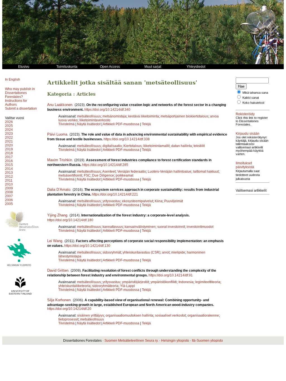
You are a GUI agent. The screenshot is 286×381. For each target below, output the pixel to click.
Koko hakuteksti (253, 102)
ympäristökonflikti (164, 282)
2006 (9, 200)
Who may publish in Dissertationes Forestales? (20, 93)
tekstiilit (199, 146)
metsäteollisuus (89, 116)
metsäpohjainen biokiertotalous (184, 116)
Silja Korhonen (59, 300)
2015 (9, 165)
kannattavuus (113, 227)
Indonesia (186, 282)
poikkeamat (124, 175)
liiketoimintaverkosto (94, 120)
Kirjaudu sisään (247, 134)
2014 (9, 169)
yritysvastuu (111, 201)
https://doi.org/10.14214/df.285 (105, 165)
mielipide (178, 252)
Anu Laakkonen (59, 105)
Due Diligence (103, 175)
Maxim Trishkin (59, 160)
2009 (9, 188)
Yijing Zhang (57, 215)
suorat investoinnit (171, 227)
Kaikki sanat (250, 97)
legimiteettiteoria (207, 282)
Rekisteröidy (245, 114)
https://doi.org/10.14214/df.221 (115, 194)
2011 (9, 180)
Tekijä (146, 124)
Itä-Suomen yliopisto (207, 341)
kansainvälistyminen (140, 227)
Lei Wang (54, 241)
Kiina (159, 201)
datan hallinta (181, 146)
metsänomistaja (115, 116)
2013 (9, 173)
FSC (87, 175)
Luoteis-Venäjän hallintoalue (169, 171)
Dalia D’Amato (58, 189)
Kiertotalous (132, 146)
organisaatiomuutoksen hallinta (129, 315)
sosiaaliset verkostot (170, 315)
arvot (166, 252)
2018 (9, 153)
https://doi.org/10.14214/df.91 (171, 275)
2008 (9, 192)
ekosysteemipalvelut (137, 201)
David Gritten (57, 270)
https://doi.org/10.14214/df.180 (70, 220)
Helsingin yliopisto (175, 341)
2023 (9, 134)
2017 (9, 157)
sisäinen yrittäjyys (90, 315)
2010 (9, 184)
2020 (9, 145)
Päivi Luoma (57, 134)
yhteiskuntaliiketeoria (74, 286)
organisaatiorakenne (203, 315)
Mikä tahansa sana (255, 92)
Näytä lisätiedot (89, 124)
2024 (9, 130)
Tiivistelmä (66, 124)
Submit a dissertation (21, 108)
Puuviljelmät (173, 201)
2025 (9, 126)
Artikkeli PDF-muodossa (121, 124)
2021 (9, 141)
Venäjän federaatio (131, 171)
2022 (9, 137)
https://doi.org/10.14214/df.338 (127, 139)
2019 (9, 149)
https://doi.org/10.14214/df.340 (107, 110)
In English (12, 79)
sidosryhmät (112, 252)
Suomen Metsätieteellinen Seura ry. (131, 341)
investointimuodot (200, 227)
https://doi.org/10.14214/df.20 (69, 309)
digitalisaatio (112, 146)
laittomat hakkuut (206, 171)
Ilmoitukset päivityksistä (245, 165)
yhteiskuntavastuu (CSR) (141, 252)
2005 (9, 204)
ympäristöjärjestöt (135, 282)
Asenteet (109, 171)
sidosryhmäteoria (105, 286)
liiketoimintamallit (156, 146)
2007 (9, 196)
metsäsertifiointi (70, 175)
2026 (9, 122)
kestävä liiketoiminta (143, 116)
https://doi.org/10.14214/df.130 (87, 246)
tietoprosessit (68, 319)
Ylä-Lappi (127, 286)
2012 (9, 177)
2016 (9, 161)
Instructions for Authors (16, 103)
